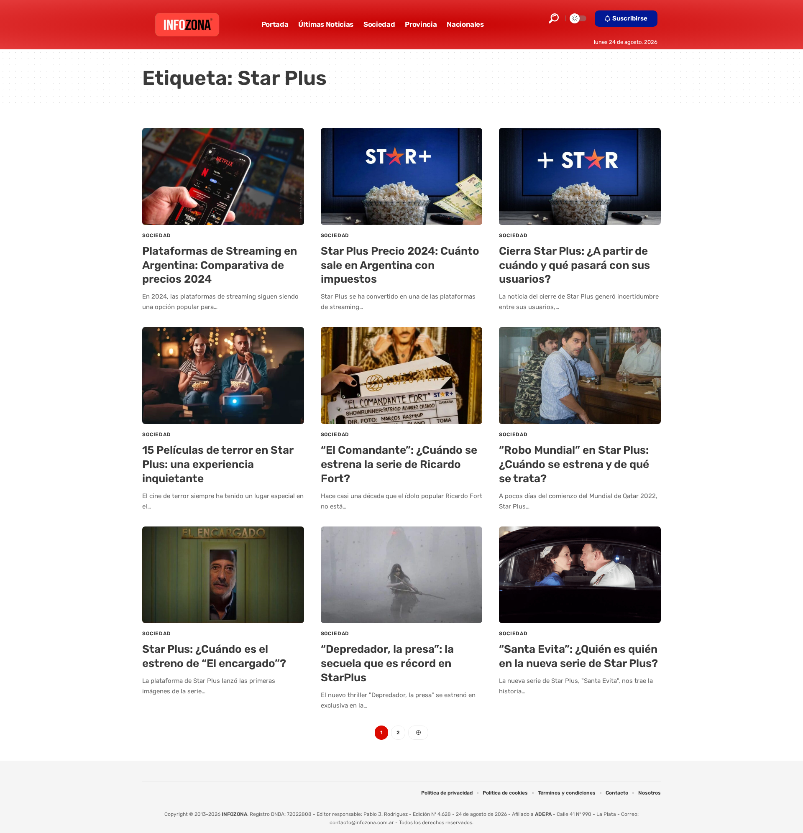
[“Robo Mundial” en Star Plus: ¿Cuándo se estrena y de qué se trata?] (580, 375)
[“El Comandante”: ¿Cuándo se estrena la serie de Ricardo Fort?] (402, 375)
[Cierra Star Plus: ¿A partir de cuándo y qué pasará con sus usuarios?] (580, 176)
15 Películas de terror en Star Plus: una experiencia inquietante (218, 464)
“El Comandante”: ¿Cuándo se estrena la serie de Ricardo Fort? (399, 464)
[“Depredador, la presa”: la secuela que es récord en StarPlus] (402, 574)
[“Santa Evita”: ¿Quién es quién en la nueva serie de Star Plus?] (580, 574)
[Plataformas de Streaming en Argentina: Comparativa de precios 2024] (223, 176)
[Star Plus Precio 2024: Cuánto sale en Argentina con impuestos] (402, 176)
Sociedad (156, 235)
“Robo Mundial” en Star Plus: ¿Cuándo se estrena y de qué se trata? (574, 464)
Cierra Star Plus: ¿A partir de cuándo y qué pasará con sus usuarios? (574, 265)
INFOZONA (234, 814)
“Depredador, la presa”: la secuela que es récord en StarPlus (387, 663)
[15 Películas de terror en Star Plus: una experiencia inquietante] (223, 375)
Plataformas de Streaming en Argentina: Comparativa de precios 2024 (219, 265)
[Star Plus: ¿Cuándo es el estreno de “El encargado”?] (223, 574)
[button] (554, 18)
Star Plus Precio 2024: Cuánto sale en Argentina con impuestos (400, 265)
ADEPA (543, 814)
